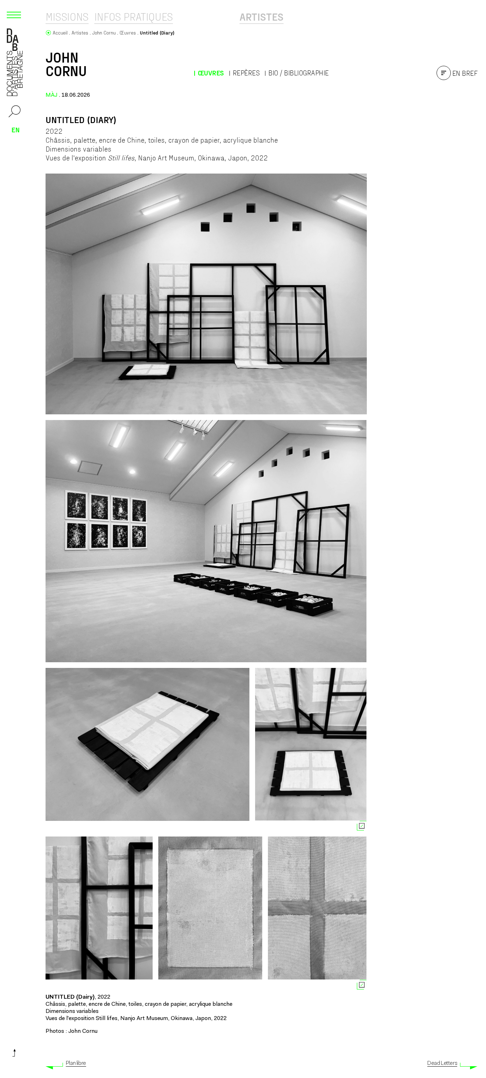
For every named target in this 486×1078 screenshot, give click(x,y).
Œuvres (211, 73)
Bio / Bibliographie (298, 73)
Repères (246, 73)
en (15, 129)
